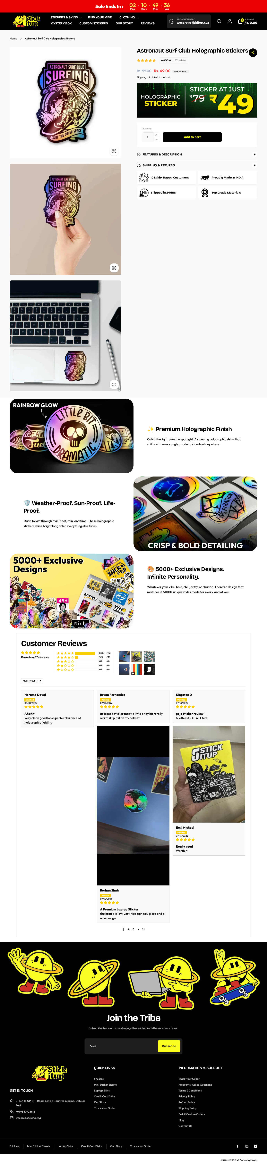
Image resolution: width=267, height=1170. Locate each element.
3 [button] (133, 929)
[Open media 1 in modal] (65, 102)
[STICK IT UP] (49, 1080)
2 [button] (128, 929)
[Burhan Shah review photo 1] (133, 805)
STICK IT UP (233, 1160)
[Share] (253, 52)
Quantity (146, 128)
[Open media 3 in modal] (65, 336)
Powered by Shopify (248, 1160)
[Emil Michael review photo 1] (209, 774)
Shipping (141, 77)
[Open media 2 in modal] (65, 219)
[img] (57, 707)
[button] (65, 17)
